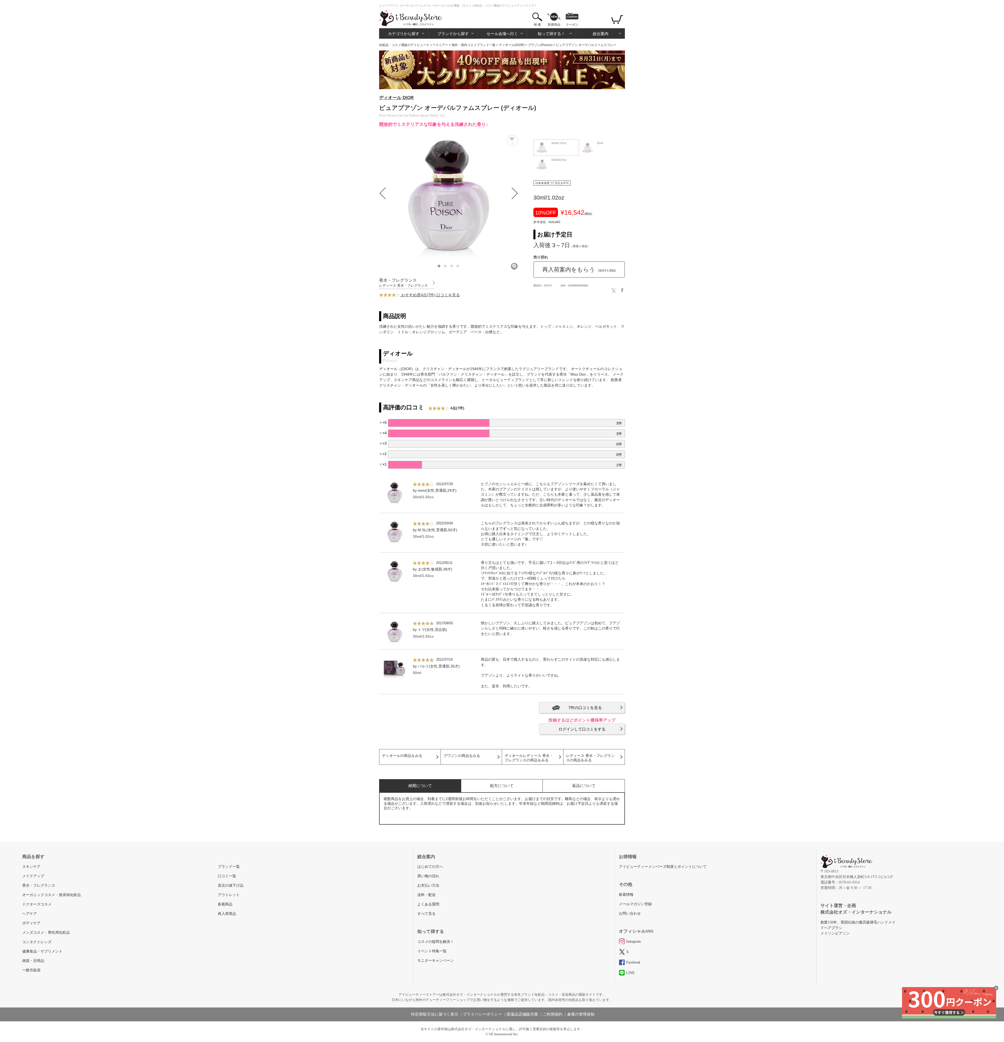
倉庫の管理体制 (581, 1014)
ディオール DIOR (396, 97)
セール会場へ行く (502, 33)
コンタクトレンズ (37, 942)
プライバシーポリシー (482, 1014)
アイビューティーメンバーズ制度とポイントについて (663, 867)
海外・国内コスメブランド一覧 (473, 45)
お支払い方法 (428, 885)
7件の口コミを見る (585, 707)
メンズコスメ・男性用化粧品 (46, 933)
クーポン (572, 24)
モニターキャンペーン (435, 960)
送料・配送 (426, 895)
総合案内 (600, 33)
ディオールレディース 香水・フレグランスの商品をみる (529, 758)
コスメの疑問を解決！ (435, 942)
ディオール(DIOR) (511, 45)
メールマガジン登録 (635, 904)
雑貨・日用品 (33, 961)
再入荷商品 (227, 914)
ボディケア (31, 923)
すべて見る (426, 914)
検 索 (537, 24)
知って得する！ (551, 33)
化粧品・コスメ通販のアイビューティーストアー (413, 45)
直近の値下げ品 (230, 885)
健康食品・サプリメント (42, 951)
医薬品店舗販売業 (522, 1014)
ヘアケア (29, 914)
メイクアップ (33, 876)
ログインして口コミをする (582, 729)
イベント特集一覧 (432, 951)
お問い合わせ (630, 913)
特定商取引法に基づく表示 (434, 1014)
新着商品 (554, 24)
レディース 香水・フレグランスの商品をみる (590, 758)
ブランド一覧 (229, 867)
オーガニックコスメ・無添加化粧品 (51, 895)
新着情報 (626, 895)
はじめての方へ (430, 867)
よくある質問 (428, 904)
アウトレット (229, 895)
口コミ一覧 (227, 876)
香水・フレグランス (38, 885)
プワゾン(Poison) (540, 45)
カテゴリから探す (403, 33)
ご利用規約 (552, 1014)
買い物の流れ (428, 876)
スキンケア (31, 867)
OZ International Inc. (503, 1034)
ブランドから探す (453, 33)
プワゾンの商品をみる (461, 756)
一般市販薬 (31, 970)
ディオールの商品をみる (402, 756)
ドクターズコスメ (37, 904)
